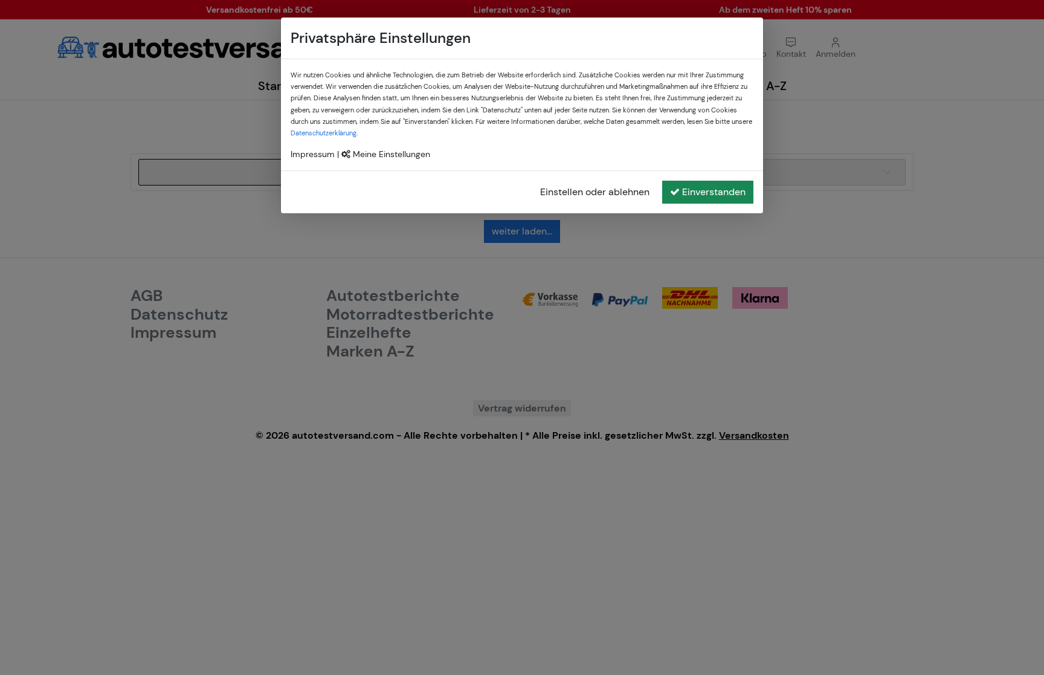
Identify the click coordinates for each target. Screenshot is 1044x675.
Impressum (313, 154)
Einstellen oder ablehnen (594, 192)
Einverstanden (714, 192)
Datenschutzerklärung (323, 133)
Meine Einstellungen (390, 154)
